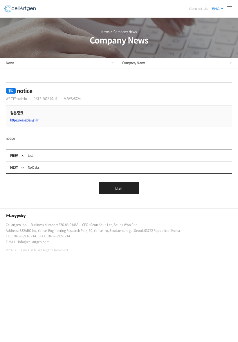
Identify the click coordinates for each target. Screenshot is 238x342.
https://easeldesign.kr (24, 120)
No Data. (33, 167)
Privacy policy (15, 216)
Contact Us (198, 8)
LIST (119, 188)
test (30, 155)
